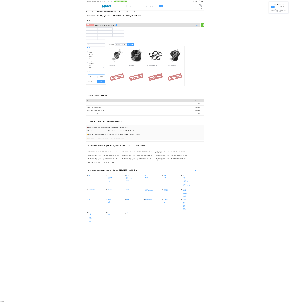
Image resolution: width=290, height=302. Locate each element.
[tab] (145, 127)
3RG (89, 175)
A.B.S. (109, 180)
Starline (184, 204)
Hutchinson (110, 189)
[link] (88, 11)
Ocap (109, 201)
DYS (165, 177)
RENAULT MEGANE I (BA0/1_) (110, 11)
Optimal (109, 199)
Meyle (184, 189)
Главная (88, 11)
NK (89, 199)
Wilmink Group (130, 213)
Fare (184, 177)
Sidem (184, 199)
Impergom (128, 189)
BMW (127, 175)
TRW (90, 214)
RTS (165, 202)
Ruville (165, 201)
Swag (184, 201)
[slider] (96, 74)
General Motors (92, 189)
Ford (184, 178)
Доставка (94, 1)
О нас (108, 1)
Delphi (165, 175)
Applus (109, 175)
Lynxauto (166, 190)
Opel (109, 202)
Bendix (127, 180)
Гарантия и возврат (101, 1)
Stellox (184, 209)
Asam (109, 178)
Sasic (184, 202)
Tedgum (90, 213)
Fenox (184, 184)
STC (184, 206)
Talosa (90, 215)
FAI (183, 183)
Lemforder (166, 189)
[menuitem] (195, 1)
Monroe (184, 192)
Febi (184, 175)
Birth (127, 177)
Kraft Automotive (149, 190)
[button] (145, 127)
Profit (127, 199)
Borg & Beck (129, 178)
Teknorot (90, 218)
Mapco (184, 196)
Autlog (109, 181)
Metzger (185, 195)
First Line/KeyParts (187, 186)
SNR (184, 208)
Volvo (108, 213)
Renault (93, 11)
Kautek (146, 189)
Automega (110, 183)
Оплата (89, 1)
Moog (184, 190)
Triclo (90, 221)
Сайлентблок (129, 11)
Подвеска (121, 11)
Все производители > (198, 170)
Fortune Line (185, 181)
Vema (108, 214)
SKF (184, 205)
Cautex (146, 177)
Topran (90, 217)
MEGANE (99, 11)
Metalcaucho (186, 193)
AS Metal (110, 177)
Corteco (147, 175)
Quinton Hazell (148, 199)
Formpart (185, 180)
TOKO (90, 220)
